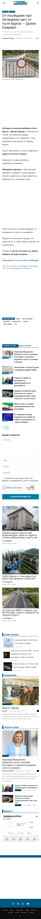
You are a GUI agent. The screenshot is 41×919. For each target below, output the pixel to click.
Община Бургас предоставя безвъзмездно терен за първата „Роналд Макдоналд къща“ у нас (20, 535)
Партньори (19, 910)
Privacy (31, 912)
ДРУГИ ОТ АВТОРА (24, 346)
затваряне (6, 321)
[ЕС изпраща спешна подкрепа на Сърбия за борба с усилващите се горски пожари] (7, 417)
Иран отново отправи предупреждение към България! (24, 406)
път (16, 324)
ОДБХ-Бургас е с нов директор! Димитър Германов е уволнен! (19, 577)
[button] (3, 3)
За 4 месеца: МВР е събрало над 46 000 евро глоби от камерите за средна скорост (20, 612)
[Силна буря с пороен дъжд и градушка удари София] (7, 370)
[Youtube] (27, 903)
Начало (5, 910)
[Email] (32, 45)
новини (25, 321)
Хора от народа (10, 708)
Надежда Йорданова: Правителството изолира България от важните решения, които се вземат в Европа (26, 357)
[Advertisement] (20, 103)
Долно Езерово (27, 319)
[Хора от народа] (20, 691)
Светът (5, 420)
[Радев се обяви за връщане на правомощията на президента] (7, 380)
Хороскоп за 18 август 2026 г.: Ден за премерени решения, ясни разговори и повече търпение (25, 654)
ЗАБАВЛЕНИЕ (10, 675)
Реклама (10, 912)
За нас (12, 910)
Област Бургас (7, 324)
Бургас (18, 319)
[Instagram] (18, 903)
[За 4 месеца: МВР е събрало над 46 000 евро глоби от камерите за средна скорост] (20, 598)
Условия (33, 910)
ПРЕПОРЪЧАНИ (11, 727)
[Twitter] (15, 45)
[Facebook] (10, 45)
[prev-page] (3, 427)
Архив (17, 912)
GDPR (27, 910)
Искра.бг (4, 711)
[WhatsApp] (37, 45)
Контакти (24, 912)
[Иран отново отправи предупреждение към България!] (7, 407)
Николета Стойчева (8, 38)
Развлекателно (7, 704)
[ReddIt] (26, 45)
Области (12, 11)
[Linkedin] (21, 45)
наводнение (16, 321)
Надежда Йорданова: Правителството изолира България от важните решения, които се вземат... (19, 763)
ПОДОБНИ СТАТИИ (9, 346)
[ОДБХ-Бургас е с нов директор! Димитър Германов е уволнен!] (20, 561)
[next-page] (7, 427)
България (5, 11)
